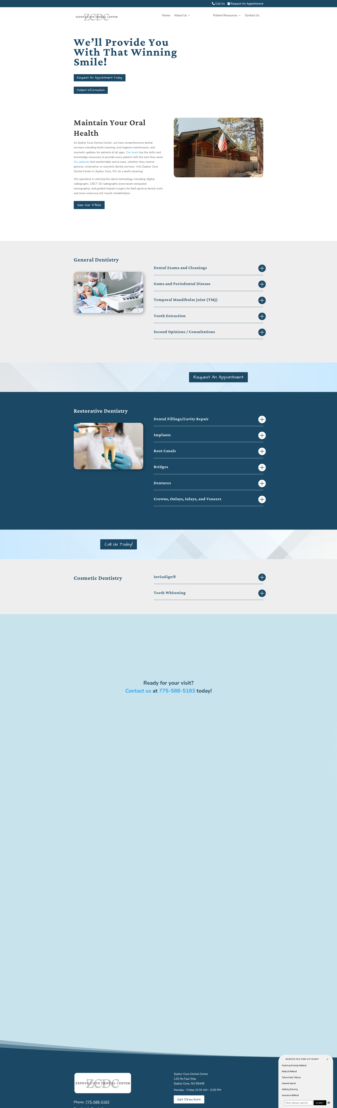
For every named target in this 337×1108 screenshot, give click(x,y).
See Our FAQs (89, 205)
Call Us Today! (119, 544)
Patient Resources (225, 15)
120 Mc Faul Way (185, 1079)
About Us (180, 15)
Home (166, 15)
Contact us (138, 690)
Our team (132, 152)
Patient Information (91, 90)
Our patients (82, 162)
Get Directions (189, 1099)
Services (200, 15)
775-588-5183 (177, 690)
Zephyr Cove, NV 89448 (189, 1083)
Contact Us (252, 15)
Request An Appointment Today (99, 77)
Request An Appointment (246, 4)
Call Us (220, 4)
